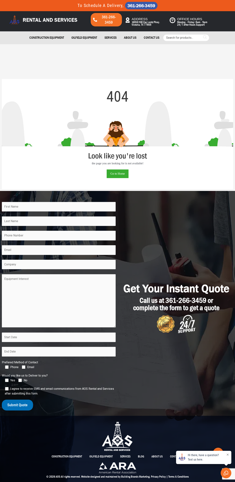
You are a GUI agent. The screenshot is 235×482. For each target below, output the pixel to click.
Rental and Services (50, 20)
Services (110, 37)
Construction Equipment (46, 37)
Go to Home (117, 173)
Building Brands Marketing (135, 476)
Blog (141, 456)
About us (130, 37)
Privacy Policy (158, 476)
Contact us (151, 37)
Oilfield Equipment (84, 37)
